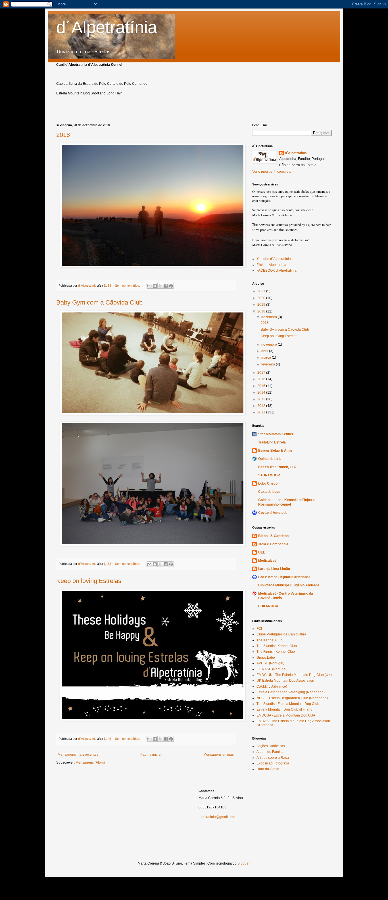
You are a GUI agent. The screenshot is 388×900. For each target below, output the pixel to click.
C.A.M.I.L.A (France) (271, 686)
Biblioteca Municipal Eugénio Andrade (288, 585)
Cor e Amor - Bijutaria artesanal (284, 577)
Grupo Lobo (265, 658)
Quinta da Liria (269, 459)
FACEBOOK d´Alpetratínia (276, 270)
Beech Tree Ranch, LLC (277, 467)
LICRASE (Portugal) (271, 669)
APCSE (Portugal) (270, 663)
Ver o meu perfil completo (271, 172)
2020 (261, 298)
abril (265, 351)
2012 (261, 406)
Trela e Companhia (273, 544)
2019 (261, 305)
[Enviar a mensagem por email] (149, 286)
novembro (269, 345)
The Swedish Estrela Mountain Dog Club (287, 704)
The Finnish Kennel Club (275, 652)
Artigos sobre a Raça (272, 758)
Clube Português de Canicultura (281, 634)
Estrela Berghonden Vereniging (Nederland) (290, 692)
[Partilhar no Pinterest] (171, 286)
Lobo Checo (268, 483)
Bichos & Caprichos (274, 536)
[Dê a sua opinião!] (155, 286)
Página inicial (150, 755)
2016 (261, 379)
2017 (261, 373)
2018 (63, 134)
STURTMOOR (269, 475)
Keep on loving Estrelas (88, 580)
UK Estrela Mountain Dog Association (285, 681)
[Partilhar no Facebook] (165, 286)
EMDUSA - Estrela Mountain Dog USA (285, 715)
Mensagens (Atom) (90, 762)
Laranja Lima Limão (274, 569)
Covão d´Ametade (272, 513)
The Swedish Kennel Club (276, 646)
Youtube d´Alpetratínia (273, 259)
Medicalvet (267, 561)
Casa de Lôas (269, 492)
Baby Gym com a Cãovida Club (99, 302)
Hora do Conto (267, 769)
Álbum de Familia (269, 752)
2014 (261, 392)
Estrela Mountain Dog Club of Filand (284, 709)
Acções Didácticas (270, 746)
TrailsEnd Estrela (272, 442)
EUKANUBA (268, 606)
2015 (261, 386)
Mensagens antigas (218, 755)
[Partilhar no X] (160, 286)
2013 (261, 399)
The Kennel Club (269, 640)
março (266, 358)
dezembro (269, 317)
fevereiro (268, 364)
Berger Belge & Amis (275, 451)
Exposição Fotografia (272, 763)
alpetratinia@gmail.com (217, 817)
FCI (259, 629)
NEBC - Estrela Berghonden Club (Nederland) (292, 698)
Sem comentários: (128, 285)
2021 (261, 291)
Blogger (243, 863)
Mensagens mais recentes (78, 755)
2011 (261, 412)
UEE (261, 552)
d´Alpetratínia (106, 27)
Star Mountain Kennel (275, 434)
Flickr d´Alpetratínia (271, 265)
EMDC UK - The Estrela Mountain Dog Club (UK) (294, 675)
